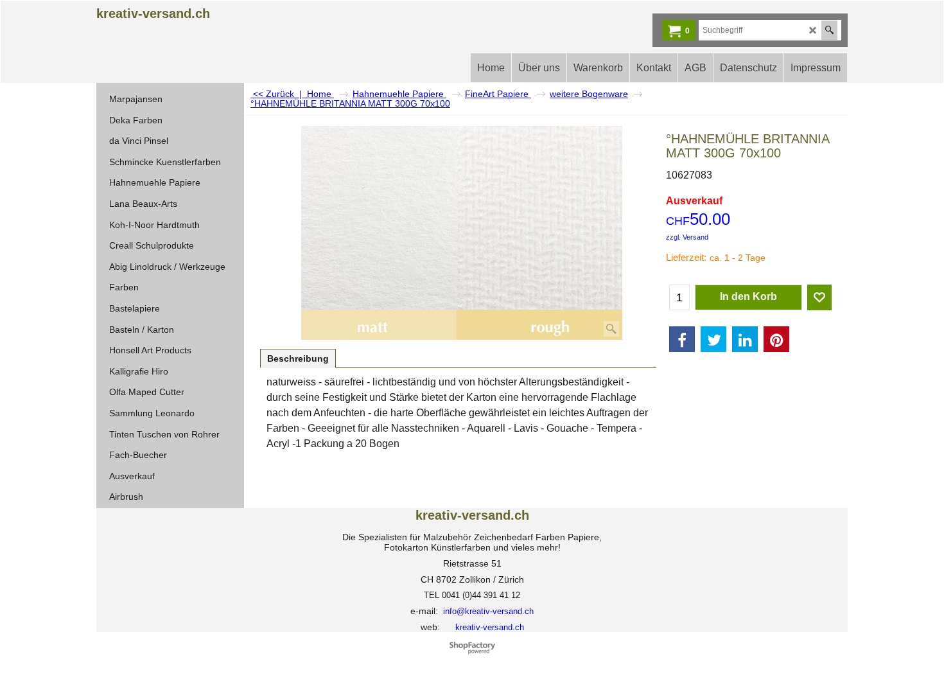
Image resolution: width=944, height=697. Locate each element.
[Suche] (829, 30)
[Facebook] (682, 339)
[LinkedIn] (745, 339)
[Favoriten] (819, 297)
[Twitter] (713, 339)
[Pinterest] (776, 339)
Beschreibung (298, 358)
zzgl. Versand (687, 237)
